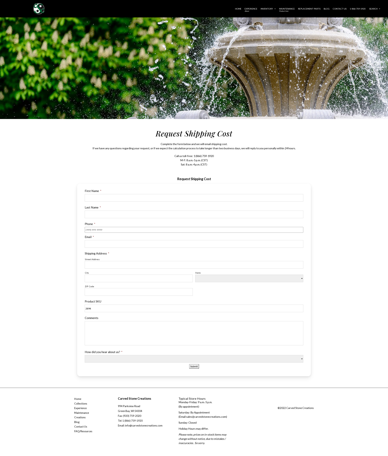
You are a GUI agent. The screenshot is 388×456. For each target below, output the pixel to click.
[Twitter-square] (298, 404)
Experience (251, 9)
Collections (80, 403)
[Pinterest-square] (304, 404)
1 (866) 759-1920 (204, 156)
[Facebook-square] (291, 404)
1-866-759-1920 (357, 8)
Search (373, 8)
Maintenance (287, 9)
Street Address (92, 259)
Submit (194, 366)
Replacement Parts (309, 8)
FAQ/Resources (83, 431)
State (198, 273)
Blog (326, 8)
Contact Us (340, 8)
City (87, 273)
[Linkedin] (310, 404)
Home (238, 8)
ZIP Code (89, 286)
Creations (80, 417)
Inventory (267, 8)
